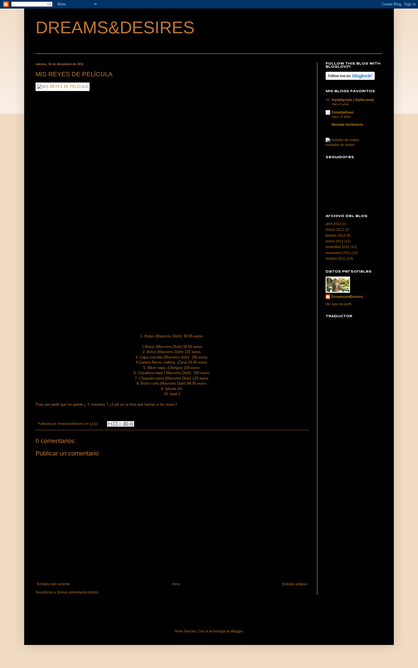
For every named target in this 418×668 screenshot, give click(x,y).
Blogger (237, 631)
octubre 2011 (336, 259)
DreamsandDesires (347, 297)
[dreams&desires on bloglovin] (350, 79)
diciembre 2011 (337, 247)
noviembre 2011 (338, 253)
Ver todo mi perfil (338, 304)
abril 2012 (333, 224)
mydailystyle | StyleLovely (353, 100)
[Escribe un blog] (115, 424)
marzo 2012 (335, 230)
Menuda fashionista (347, 125)
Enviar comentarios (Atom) (77, 592)
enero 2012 (334, 241)
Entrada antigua (294, 584)
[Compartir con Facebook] (126, 424)
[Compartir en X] (120, 424)
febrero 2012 (335, 236)
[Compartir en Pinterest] (131, 424)
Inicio (176, 584)
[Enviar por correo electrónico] (110, 424)
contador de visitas (340, 145)
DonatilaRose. (343, 112)
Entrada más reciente (53, 584)
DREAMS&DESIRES (115, 27)
